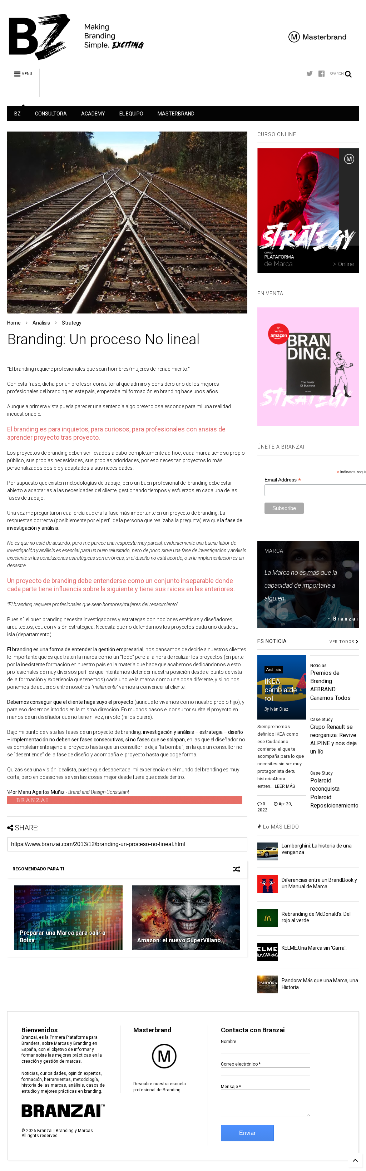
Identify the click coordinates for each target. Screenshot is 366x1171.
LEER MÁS (285, 786)
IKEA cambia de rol (280, 690)
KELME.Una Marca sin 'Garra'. (314, 948)
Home (14, 323)
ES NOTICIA (272, 641)
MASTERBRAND (176, 114)
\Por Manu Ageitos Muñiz (36, 792)
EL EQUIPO (131, 114)
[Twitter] (309, 74)
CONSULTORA (51, 114)
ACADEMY (93, 114)
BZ (17, 114)
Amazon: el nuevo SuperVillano (179, 940)
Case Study (321, 719)
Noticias (318, 665)
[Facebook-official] (321, 74)
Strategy (71, 323)
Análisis (41, 323)
